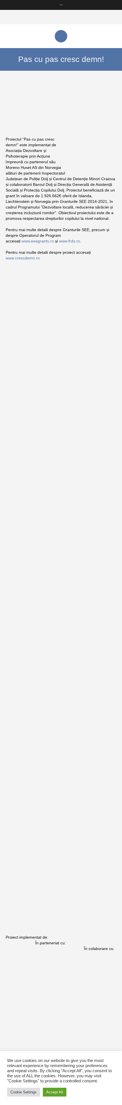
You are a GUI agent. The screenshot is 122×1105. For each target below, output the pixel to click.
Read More (20, 405)
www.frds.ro (69, 241)
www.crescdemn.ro (23, 258)
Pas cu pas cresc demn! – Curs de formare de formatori (35, 677)
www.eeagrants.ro (38, 241)
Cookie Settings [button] (23, 1092)
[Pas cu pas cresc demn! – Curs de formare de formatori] (40, 642)
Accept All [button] (54, 1092)
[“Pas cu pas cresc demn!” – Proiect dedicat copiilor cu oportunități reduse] (40, 799)
